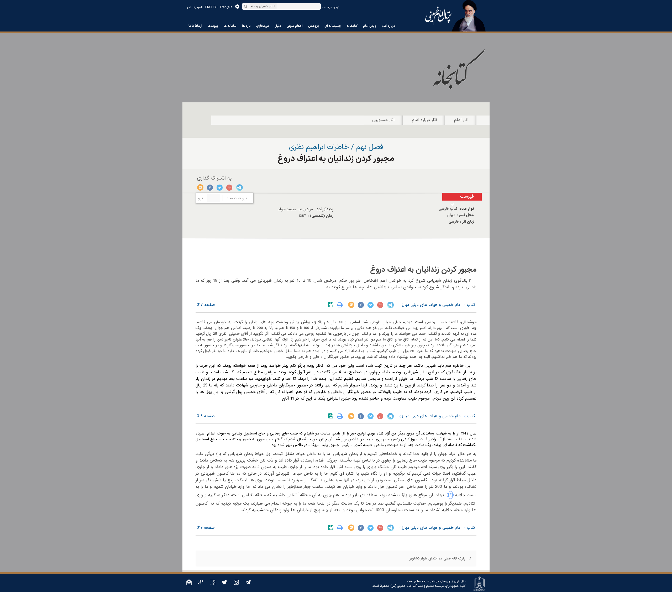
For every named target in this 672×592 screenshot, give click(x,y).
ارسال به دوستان (200, 187)
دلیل (278, 26)
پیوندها (213, 26)
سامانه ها (230, 26)
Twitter (219, 187)
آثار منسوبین (383, 120)
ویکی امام (369, 26)
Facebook (210, 187)
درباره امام (389, 26)
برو (200, 198)
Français (226, 7)
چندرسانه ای (332, 26)
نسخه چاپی (341, 305)
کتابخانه (352, 26)
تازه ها (246, 26)
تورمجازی (262, 26)
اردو (188, 7)
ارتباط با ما (195, 26)
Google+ (229, 187)
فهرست (467, 196)
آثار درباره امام (424, 120)
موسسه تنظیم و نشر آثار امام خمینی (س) (417, 586)
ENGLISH (211, 7)
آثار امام (461, 120)
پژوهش (313, 26)
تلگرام (239, 187)
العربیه (198, 7)
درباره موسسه (330, 7)
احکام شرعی (295, 26)
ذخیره (331, 305)
